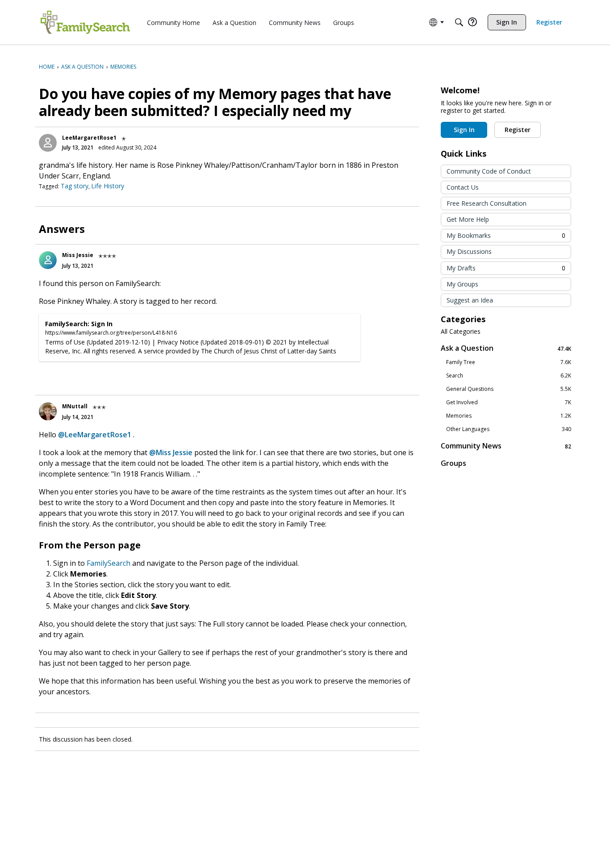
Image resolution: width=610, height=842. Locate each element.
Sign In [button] (464, 129)
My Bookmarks (506, 235)
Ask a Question (506, 348)
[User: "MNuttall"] (48, 411)
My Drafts (506, 268)
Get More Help (468, 219)
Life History (107, 186)
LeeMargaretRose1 (89, 137)
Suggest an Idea (470, 300)
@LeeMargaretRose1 (94, 435)
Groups (453, 463)
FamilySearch (108, 563)
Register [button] (518, 129)
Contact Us (463, 187)
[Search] (459, 22)
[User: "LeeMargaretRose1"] (48, 143)
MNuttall (75, 406)
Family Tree (508, 362)
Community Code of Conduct (489, 171)
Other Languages (508, 429)
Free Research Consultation (486, 203)
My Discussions (469, 251)
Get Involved (508, 402)
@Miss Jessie (170, 452)
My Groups (462, 284)
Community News (506, 446)
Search (508, 376)
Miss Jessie (77, 255)
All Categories (460, 332)
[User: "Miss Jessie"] (48, 260)
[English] (85, 22)
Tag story (74, 186)
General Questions (508, 389)
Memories (508, 416)
